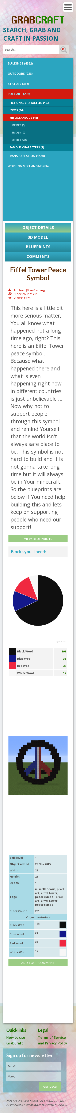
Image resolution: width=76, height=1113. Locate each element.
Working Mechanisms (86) (28, 166)
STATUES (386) (18, 84)
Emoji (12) (18, 132)
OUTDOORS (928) (20, 74)
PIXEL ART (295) (19, 94)
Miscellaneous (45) (24, 118)
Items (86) (16, 110)
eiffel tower (49, 893)
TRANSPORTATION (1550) (26, 156)
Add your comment (38, 962)
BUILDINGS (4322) (20, 63)
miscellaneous (45, 889)
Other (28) (19, 140)
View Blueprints (38, 539)
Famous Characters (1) (27, 147)
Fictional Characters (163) (29, 103)
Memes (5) (18, 125)
